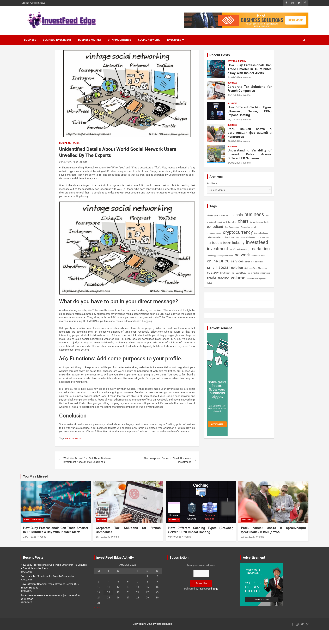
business (254, 214)
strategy (213, 272)
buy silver (232, 222)
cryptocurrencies (214, 233)
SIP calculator (257, 262)
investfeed (257, 242)
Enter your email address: (201, 577)
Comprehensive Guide (259, 222)
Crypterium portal (248, 227)
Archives (212, 183)
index (227, 243)
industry (238, 243)
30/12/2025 (234, 95)
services (237, 261)
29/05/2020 (65, 162)
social (78, 438)
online (212, 261)
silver (247, 262)
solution (237, 268)
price (224, 261)
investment (217, 248)
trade (211, 278)
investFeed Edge (162, 623)
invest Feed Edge (208, 588)
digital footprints (232, 237)
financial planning (247, 237)
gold (209, 243)
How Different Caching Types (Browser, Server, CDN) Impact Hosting (250, 111)
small (212, 267)
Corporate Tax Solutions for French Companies (250, 89)
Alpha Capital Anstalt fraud (218, 215)
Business (30, 39)
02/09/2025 (234, 141)
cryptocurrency (238, 232)
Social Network (149, 39)
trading (223, 278)
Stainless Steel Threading (256, 268)
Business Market (89, 39)
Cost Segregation (232, 227)
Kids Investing (243, 249)
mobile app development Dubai (220, 256)
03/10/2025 (234, 119)
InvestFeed (174, 39)
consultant (215, 227)
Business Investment (57, 39)
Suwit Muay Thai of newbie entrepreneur (253, 273)
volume (238, 277)
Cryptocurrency (119, 39)
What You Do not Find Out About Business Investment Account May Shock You (87, 460)
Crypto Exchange (261, 233)
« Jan (97, 607)
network (69, 438)
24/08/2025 (234, 162)
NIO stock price (258, 256)
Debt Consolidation (215, 237)
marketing (260, 248)
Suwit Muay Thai (227, 273)
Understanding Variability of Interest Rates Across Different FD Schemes (250, 154)
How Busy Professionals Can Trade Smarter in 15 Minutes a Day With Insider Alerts (250, 69)
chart (243, 221)
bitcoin (237, 215)
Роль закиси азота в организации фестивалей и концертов (250, 133)
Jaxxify (232, 249)
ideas (217, 242)
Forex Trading (263, 237)
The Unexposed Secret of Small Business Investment (167, 460)
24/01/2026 (234, 77)
